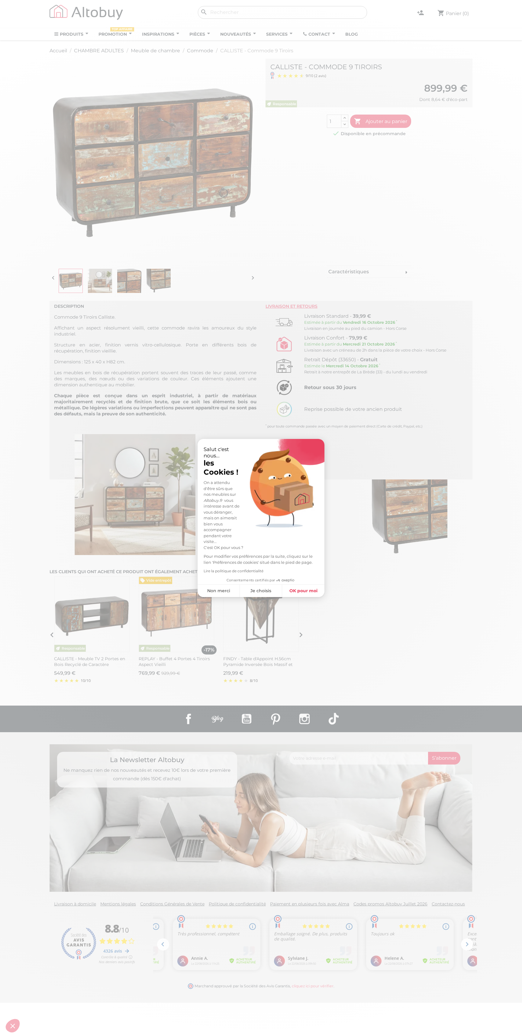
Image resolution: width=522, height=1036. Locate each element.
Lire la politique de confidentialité (233, 571)
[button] (12, 1025)
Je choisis (260, 590)
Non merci (218, 590)
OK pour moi (303, 590)
